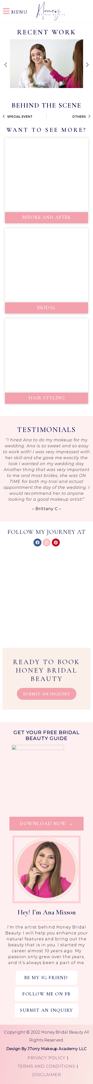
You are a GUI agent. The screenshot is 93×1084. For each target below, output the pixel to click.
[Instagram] (47, 542)
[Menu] (6, 11)
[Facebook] (37, 542)
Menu (19, 12)
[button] (5, 64)
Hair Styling (47, 398)
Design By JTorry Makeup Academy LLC (46, 1048)
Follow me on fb (46, 994)
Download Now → (46, 824)
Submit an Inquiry (46, 1010)
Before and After (46, 217)
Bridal (46, 308)
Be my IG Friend (46, 978)
